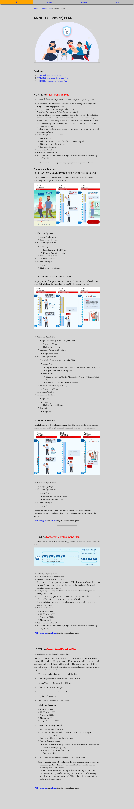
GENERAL (84, 2)
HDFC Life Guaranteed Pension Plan (52, 81)
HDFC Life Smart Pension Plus (49, 75)
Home (36, 8)
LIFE (117, 2)
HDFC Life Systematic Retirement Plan (53, 78)
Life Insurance (46, 8)
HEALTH (50, 2)
